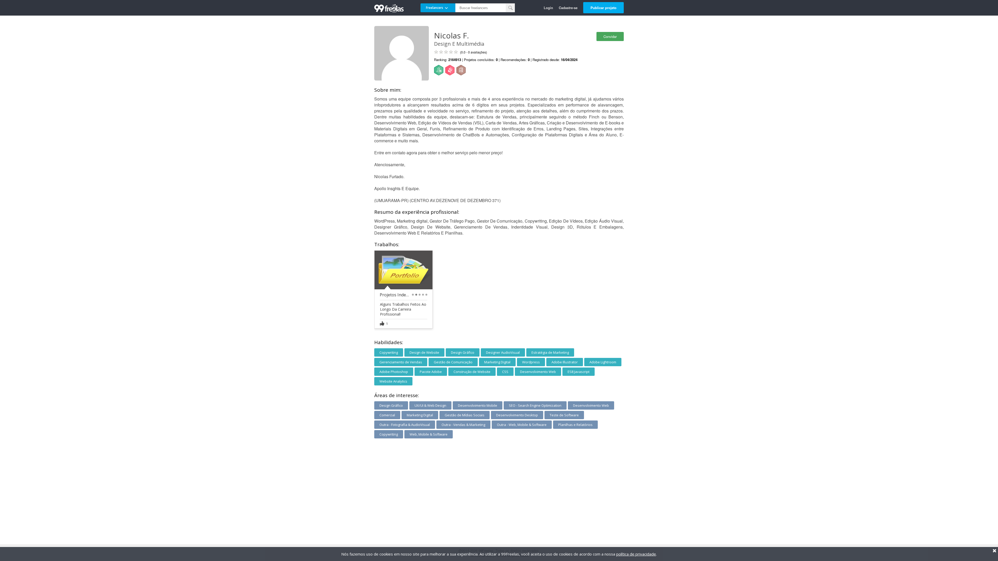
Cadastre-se (568, 7)
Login (548, 7)
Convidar (610, 36)
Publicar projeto (603, 7)
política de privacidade (636, 554)
